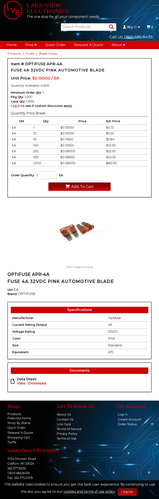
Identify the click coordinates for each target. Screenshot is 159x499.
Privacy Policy (67, 434)
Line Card (64, 424)
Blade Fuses (48, 54)
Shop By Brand (18, 423)
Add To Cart (82, 186)
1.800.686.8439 (18, 473)
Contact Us (65, 419)
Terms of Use (66, 438)
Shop (29, 45)
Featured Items (19, 418)
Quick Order (55, 45)
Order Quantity (22, 175)
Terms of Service (69, 429)
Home (12, 45)
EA (61, 175)
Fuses (30, 54)
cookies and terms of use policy (89, 492)
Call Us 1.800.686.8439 (131, 36)
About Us (64, 414)
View (21, 383)
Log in (15, 106)
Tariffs (11, 442)
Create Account (129, 419)
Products (14, 54)
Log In (132, 27)
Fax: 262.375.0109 (20, 478)
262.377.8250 (16, 468)
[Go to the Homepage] (12, 10)
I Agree (127, 492)
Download (37, 383)
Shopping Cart (18, 437)
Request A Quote (88, 45)
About (117, 45)
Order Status (127, 424)
